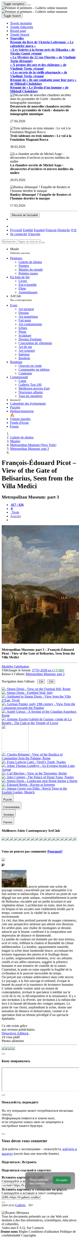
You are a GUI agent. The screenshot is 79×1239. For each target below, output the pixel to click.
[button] (21, 23)
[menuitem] (74, 230)
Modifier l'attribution (15, 666)
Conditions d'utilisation (44, 1231)
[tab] (17, 505)
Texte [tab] (15, 512)
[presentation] (43, 520)
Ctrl (41, 681)
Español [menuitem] (39, 230)
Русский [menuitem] (16, 230)
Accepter (61, 1180)
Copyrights (28, 1235)
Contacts (38, 1228)
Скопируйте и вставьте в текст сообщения (32, 1193)
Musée (20, 251)
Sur (29, 1228)
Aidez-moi (9, 1228)
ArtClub (21, 298)
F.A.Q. (22, 1228)
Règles (24, 1231)
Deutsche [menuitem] (64, 230)
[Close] (43, 242)
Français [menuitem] (51, 230)
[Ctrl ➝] (39, 758)
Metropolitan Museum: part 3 (45, 674)
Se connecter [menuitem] (18, 234)
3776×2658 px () (48, 670)
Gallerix (20, 1205)
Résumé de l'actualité (25, 215)
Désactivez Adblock (15, 1033)
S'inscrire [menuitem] (34, 234)
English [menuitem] (28, 230)
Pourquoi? (55, 851)
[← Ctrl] (39, 723)
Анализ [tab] (15, 516)
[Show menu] (29, 4)
